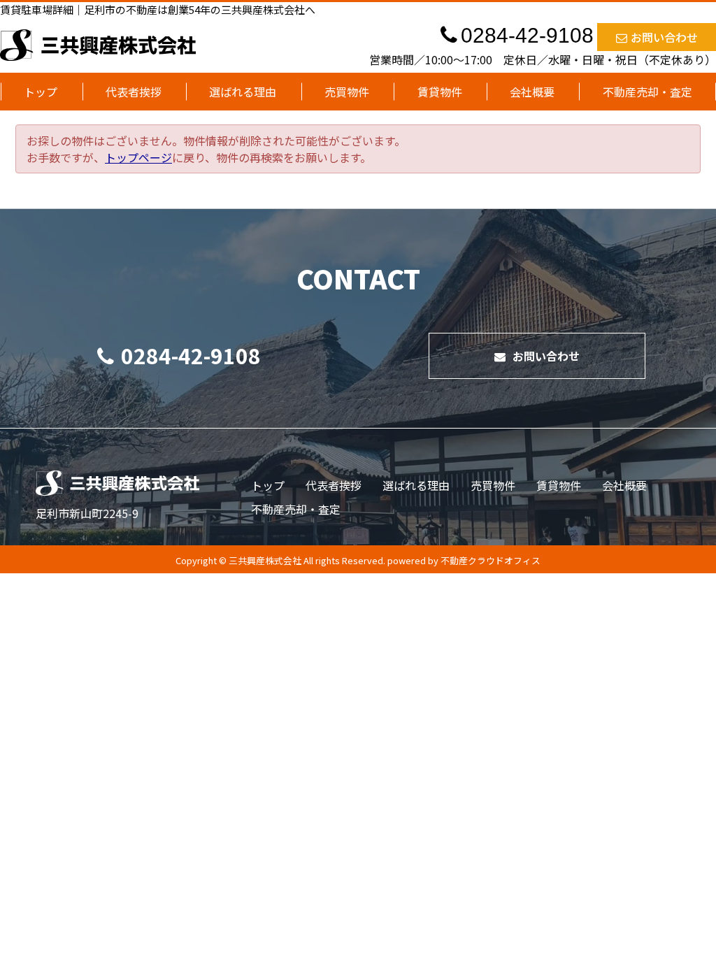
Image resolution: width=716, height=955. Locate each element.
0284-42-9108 (191, 355)
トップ (40, 91)
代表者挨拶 (134, 91)
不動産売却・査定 (647, 91)
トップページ (138, 157)
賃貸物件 (439, 91)
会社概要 (532, 91)
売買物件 (346, 91)
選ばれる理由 (242, 91)
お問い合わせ (664, 37)
